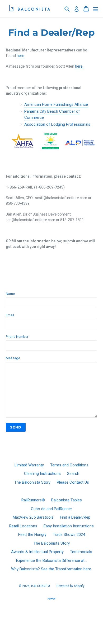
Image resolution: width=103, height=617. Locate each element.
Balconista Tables (66, 500)
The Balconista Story (32, 482)
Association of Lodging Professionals (57, 124)
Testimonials (81, 551)
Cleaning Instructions (42, 473)
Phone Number (17, 337)
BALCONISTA (40, 586)
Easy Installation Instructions (69, 526)
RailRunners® (33, 500)
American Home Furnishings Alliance (56, 104)
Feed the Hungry (32, 534)
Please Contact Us (73, 482)
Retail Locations (23, 526)
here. (79, 66)
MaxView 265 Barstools (33, 517)
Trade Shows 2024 (69, 534)
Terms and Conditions (69, 465)
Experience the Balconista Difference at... (51, 560)
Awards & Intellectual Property (37, 551)
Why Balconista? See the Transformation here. (51, 569)
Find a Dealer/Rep (75, 517)
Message (13, 358)
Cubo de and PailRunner (51, 508)
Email (10, 315)
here (20, 56)
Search (73, 473)
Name (10, 294)
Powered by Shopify (71, 586)
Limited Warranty (29, 465)
